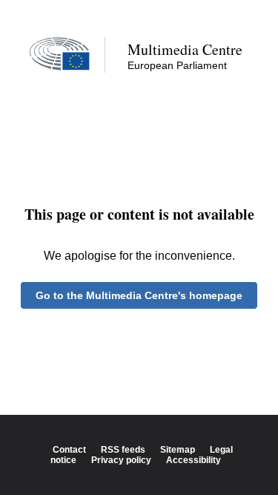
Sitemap (177, 450)
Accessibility (193, 460)
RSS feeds (123, 450)
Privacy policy (121, 460)
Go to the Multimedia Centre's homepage (139, 295)
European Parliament (177, 65)
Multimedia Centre (185, 49)
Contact (69, 450)
